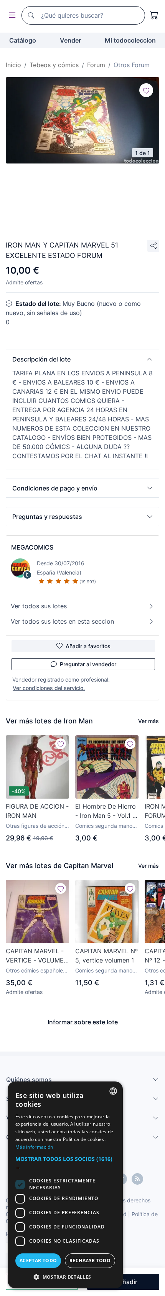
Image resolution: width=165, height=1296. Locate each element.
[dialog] (65, 1184)
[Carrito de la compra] (154, 15)
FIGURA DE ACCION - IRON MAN (37, 810)
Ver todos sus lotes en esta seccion (62, 621)
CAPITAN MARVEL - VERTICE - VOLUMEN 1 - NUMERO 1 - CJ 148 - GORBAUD (37, 956)
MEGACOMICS (32, 547)
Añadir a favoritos (88, 646)
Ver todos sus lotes (39, 606)
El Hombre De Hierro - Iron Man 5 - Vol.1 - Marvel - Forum (105, 811)
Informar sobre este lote (83, 1022)
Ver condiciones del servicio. (49, 688)
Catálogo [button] (22, 40)
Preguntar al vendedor (88, 664)
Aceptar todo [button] (38, 1260)
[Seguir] (146, 90)
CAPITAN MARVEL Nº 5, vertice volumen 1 (106, 955)
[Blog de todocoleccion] (137, 1179)
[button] (82, 359)
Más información (34, 1147)
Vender (70, 40)
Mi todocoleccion (130, 40)
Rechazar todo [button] (90, 1260)
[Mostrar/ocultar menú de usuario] (10, 15)
